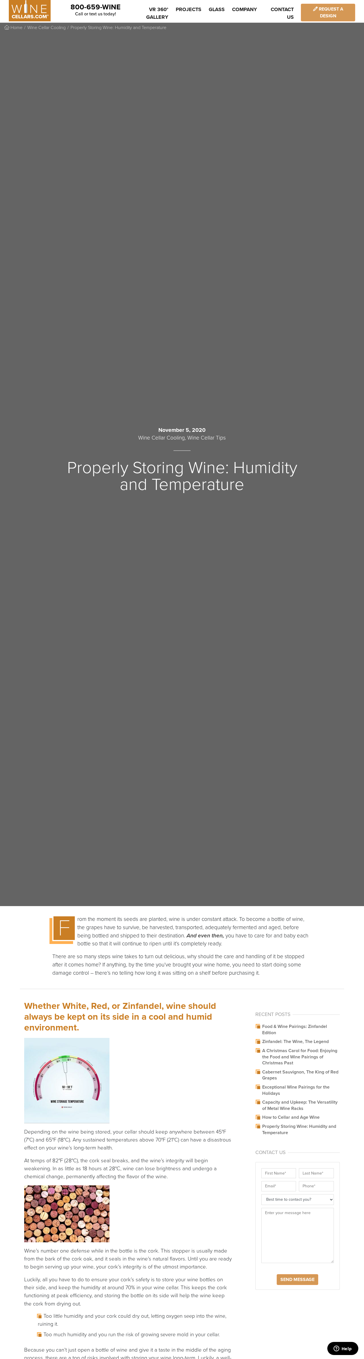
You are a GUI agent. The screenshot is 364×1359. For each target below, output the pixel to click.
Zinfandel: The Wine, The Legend (295, 1041)
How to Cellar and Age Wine (291, 1117)
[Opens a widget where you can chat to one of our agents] (342, 1349)
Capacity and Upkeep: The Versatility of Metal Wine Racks (300, 1105)
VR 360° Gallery (157, 13)
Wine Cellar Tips (206, 437)
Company (244, 9)
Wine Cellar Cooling (46, 27)
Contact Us (282, 13)
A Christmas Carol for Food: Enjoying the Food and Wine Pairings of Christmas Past (299, 1057)
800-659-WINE (96, 7)
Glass (217, 9)
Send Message (297, 1279)
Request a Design (330, 12)
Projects (188, 9)
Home (15, 27)
